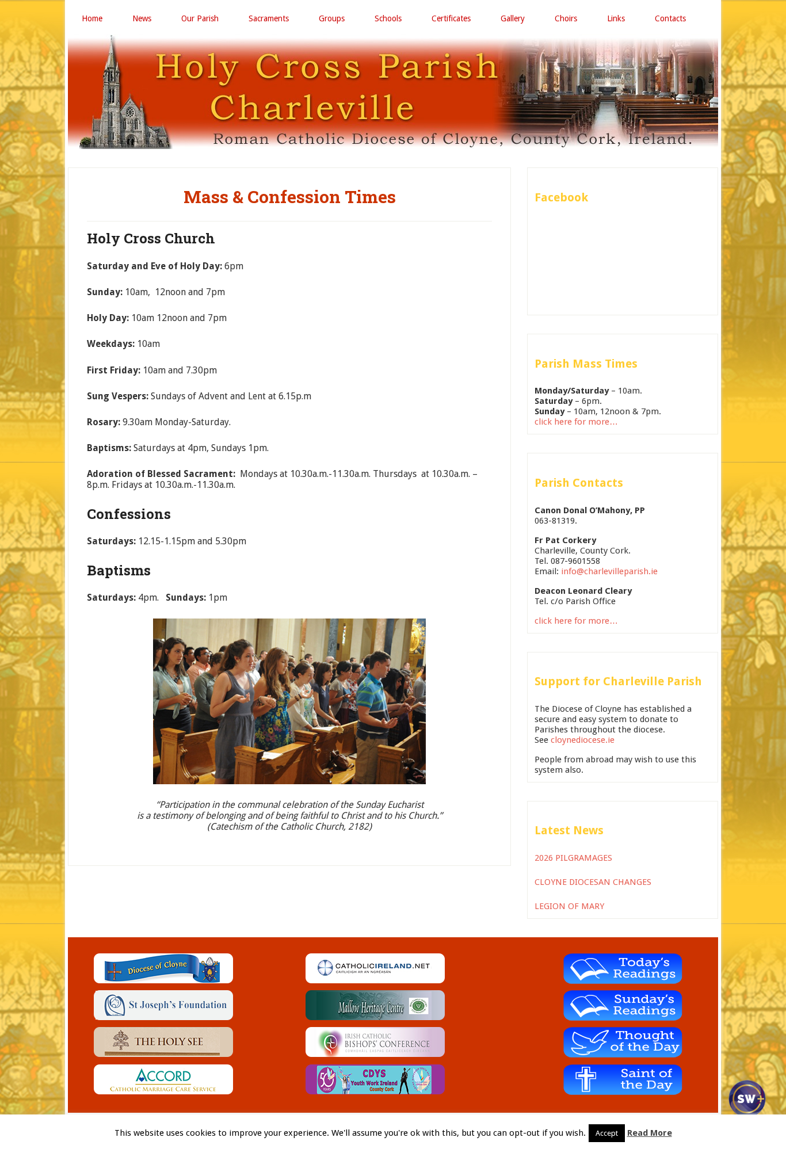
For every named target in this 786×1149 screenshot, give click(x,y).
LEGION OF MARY (569, 906)
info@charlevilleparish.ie (609, 571)
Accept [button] (607, 1133)
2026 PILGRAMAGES (573, 858)
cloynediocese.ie (583, 740)
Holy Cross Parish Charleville (393, 91)
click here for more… (576, 422)
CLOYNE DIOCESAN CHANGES (593, 882)
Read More (649, 1133)
